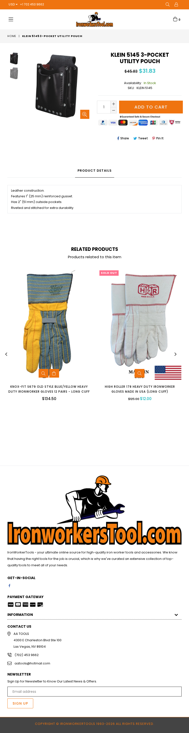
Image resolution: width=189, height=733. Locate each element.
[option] (10, 59)
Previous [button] (6, 354)
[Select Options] (54, 373)
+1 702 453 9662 (32, 4)
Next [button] (175, 354)
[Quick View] (43, 373)
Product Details (95, 170)
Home (11, 36)
